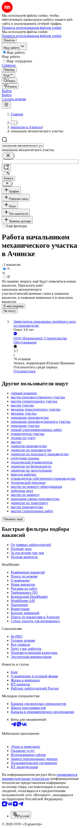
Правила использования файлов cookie (31, 36)
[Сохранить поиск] (6, 167)
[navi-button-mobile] (6, 105)
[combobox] (22, 145)
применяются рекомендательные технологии (39, 777)
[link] (9, 80)
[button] (7, 91)
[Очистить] (8, 155)
